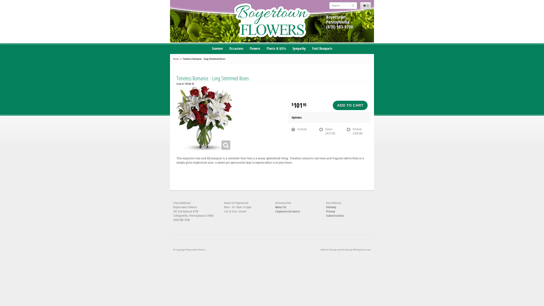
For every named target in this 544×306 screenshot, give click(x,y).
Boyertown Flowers (272, 21)
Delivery (331, 207)
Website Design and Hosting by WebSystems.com (346, 249)
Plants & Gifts (276, 48)
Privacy (330, 211)
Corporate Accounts (287, 211)
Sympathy (299, 48)
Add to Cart (350, 105)
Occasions (236, 48)
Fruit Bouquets (322, 48)
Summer (217, 48)
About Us (280, 207)
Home (176, 58)
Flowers (255, 48)
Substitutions (335, 216)
